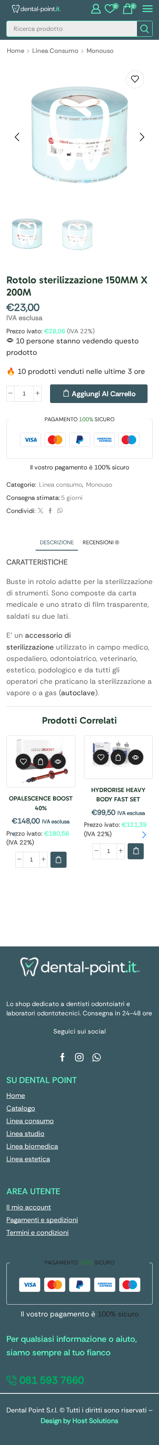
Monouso (100, 51)
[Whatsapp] (96, 1057)
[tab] (57, 542)
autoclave (78, 692)
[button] (96, 9)
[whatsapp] (59, 511)
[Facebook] (50, 511)
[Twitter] (40, 511)
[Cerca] (144, 28)
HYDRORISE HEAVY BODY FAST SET (118, 794)
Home (15, 51)
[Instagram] (79, 1057)
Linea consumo (55, 51)
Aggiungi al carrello (104, 393)
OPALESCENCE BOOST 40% (41, 803)
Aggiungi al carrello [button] (40, 761)
